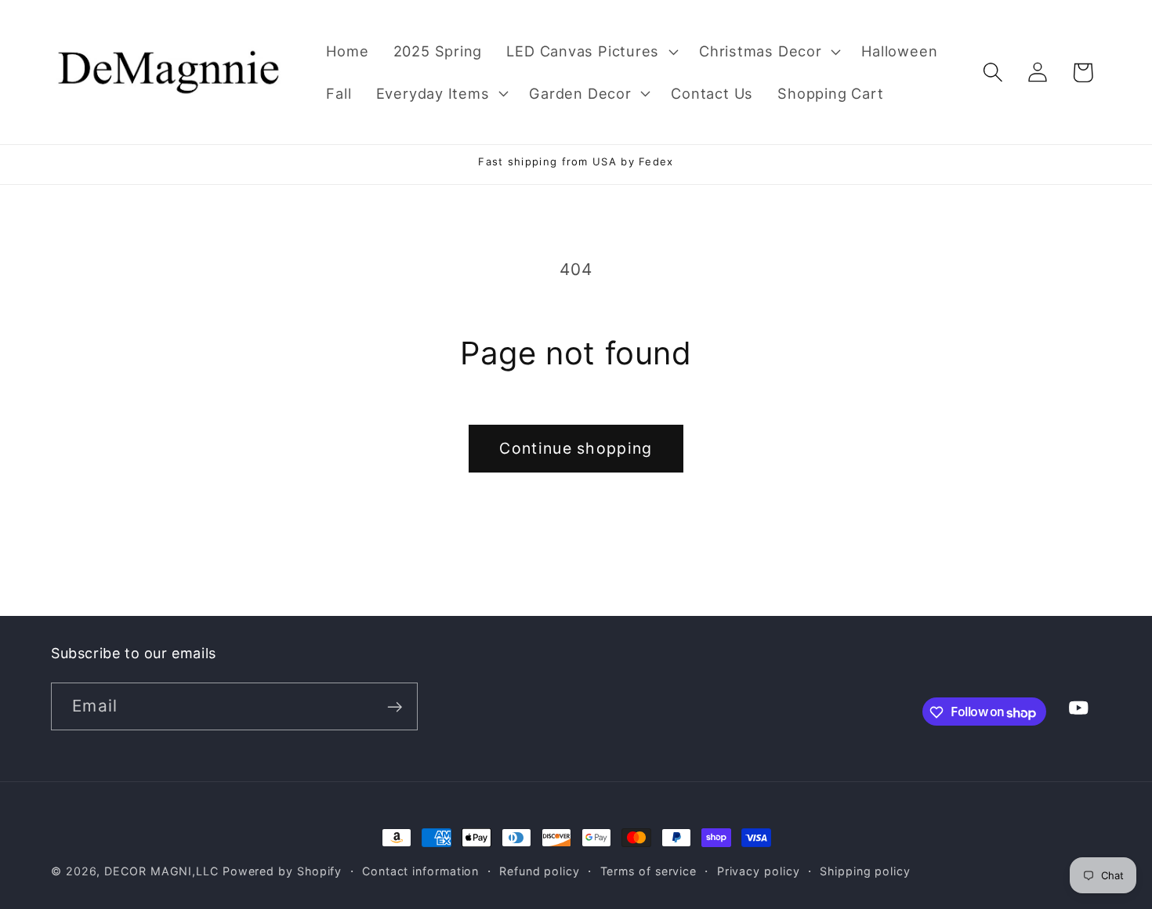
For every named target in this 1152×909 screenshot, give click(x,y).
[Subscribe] (394, 707)
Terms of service (648, 871)
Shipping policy (865, 871)
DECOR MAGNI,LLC (161, 871)
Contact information (420, 871)
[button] (590, 52)
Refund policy (539, 871)
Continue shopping (575, 448)
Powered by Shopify (282, 871)
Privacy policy (758, 871)
